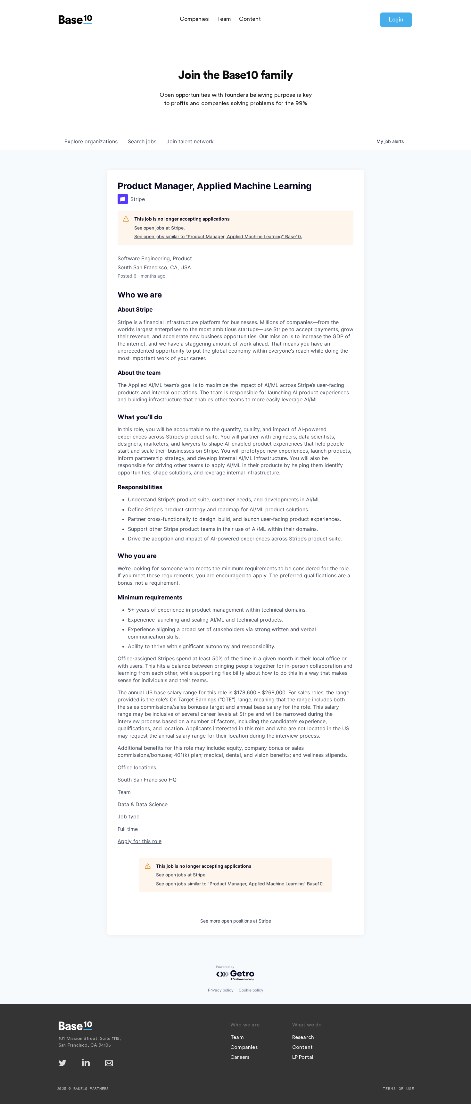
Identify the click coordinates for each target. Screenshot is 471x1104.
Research (303, 1037)
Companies (194, 19)
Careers (239, 1057)
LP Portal (303, 1057)
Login (396, 19)
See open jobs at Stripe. (159, 227)
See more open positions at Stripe (235, 921)
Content (250, 19)
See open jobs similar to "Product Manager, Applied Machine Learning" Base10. (218, 236)
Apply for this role (139, 841)
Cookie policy (251, 990)
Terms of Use (398, 1088)
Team (224, 19)
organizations (91, 141)
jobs (142, 141)
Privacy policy (221, 990)
